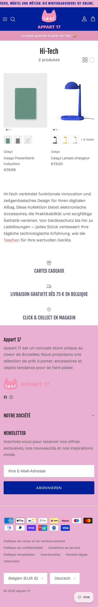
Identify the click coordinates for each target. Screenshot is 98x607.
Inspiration (11, 561)
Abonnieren (49, 488)
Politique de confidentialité (23, 548)
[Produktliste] (91, 60)
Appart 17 (23, 591)
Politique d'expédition (19, 555)
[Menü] (5, 19)
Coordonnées (50, 555)
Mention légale (77, 555)
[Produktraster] (85, 60)
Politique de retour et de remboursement (34, 541)
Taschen (12, 240)
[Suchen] (15, 19)
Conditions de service (64, 548)
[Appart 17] (49, 19)
